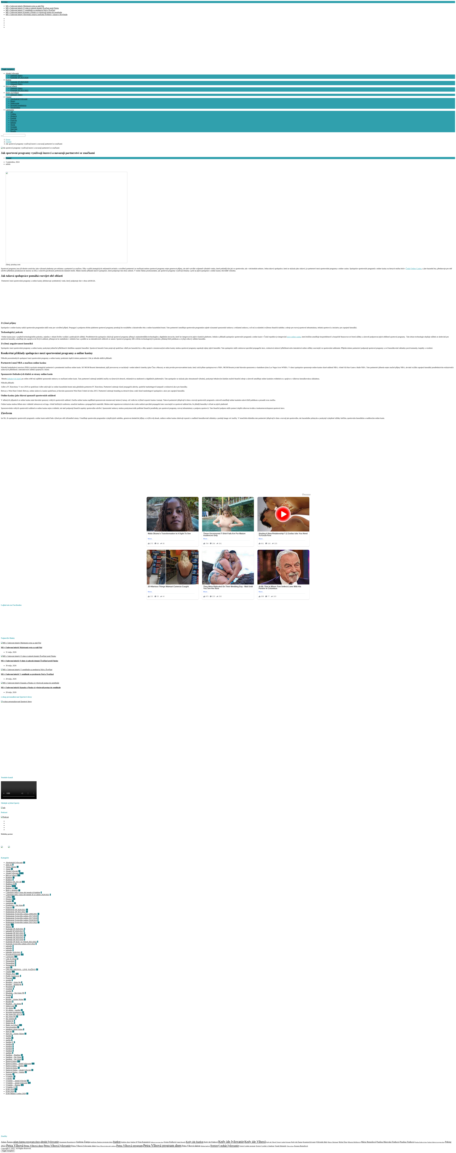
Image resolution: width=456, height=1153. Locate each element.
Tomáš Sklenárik (280, 1146)
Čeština (13, 114)
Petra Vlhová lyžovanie (57, 1145)
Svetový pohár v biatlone (265, 1146)
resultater (9, 989)
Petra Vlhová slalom (191, 1146)
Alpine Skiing (11, 867)
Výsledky (9, 1076)
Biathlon (9, 878)
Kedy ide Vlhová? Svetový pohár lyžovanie (278, 1142)
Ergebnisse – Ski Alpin (14, 905)
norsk (8, 967)
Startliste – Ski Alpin (13, 1057)
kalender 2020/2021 (13, 952)
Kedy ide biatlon (194, 1141)
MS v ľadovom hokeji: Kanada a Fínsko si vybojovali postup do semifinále (34, 12)
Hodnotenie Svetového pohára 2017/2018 (21, 916)
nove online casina (294, 337)
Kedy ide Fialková (211, 1142)
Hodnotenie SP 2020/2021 (16, 910)
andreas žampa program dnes (102, 1142)
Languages (10, 110)
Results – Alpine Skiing (14, 999)
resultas (8, 980)
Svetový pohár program (247, 1146)
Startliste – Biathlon (13, 1055)
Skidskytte (10, 1021)
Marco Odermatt (333, 1142)
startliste (9, 1053)
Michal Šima (343, 1142)
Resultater (9, 987)
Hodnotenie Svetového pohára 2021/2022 (21, 922)
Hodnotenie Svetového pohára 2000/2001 (21, 914)
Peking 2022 (10, 974)
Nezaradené (10, 961)
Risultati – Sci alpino (13, 1004)
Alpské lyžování (12, 871)
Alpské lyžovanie (12, 73)
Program (9, 978)
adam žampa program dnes (26, 1142)
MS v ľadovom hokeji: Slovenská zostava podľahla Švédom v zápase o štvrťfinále (36, 15)
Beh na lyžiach (11, 86)
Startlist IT (10, 1042)
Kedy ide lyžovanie (231, 1141)
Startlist (8, 1036)
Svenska (13, 127)
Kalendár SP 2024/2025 (15, 937)
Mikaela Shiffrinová (354, 1142)
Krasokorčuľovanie (13, 955)
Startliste (9, 1049)
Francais (13, 120)
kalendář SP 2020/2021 (14, 931)
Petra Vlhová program (129, 1145)
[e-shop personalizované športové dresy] (16, 702)
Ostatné (8, 97)
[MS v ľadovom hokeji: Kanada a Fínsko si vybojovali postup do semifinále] (30, 683)
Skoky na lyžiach (12, 93)
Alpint (8, 869)
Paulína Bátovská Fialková (387, 1142)
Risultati (9, 1002)
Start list (9, 1031)
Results (13, 131)
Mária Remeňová (368, 1142)
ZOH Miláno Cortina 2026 (16, 1094)
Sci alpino (9, 1008)
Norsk (12, 125)
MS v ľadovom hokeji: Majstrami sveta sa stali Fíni (25, 6)
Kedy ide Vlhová (255, 1141)
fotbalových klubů (14, 379)
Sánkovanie (14, 103)
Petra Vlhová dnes (33, 1145)
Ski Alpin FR (11, 1017)
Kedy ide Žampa (296, 1142)
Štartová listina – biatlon (15, 1066)
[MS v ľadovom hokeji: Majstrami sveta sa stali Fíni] (21, 643)
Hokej (12, 101)
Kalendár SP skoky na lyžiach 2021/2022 (21, 942)
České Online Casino (414, 269)
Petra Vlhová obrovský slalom (106, 1146)
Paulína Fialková (407, 1142)
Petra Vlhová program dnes (162, 1145)
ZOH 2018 (10, 1089)
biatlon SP (134, 1142)
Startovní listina (11, 1068)
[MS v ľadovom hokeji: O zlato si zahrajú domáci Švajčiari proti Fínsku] (28, 656)
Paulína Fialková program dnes (435, 1142)
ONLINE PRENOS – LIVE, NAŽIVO (21, 969)
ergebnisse (10, 903)
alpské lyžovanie (49, 1141)
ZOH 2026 (10, 1091)
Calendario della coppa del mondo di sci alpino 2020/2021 (27, 895)
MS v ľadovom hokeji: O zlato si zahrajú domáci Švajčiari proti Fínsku (32, 8)
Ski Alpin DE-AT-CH (14, 1014)
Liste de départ (11, 959)
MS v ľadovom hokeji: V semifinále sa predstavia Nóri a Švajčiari (30, 10)
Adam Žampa (7, 1142)
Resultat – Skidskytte (13, 984)
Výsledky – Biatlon (13, 1085)
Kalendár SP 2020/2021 (15, 929)
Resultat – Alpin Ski (13, 982)
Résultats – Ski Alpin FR (15, 993)
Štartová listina (11, 1061)
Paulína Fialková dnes (421, 1142)
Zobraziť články (16, 75)
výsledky (9, 1079)
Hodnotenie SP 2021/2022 (16, 912)
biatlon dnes (125, 1142)
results (8, 997)
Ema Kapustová (144, 1142)
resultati (9, 991)
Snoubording (15, 108)
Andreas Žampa (83, 1142)
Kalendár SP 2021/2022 (19, 90)
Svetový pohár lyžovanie (224, 1145)
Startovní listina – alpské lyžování (18, 1070)
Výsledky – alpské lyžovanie (16, 1083)
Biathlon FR (10, 884)
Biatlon (8, 80)
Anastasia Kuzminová (67, 1142)
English (13, 118)
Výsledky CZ (11, 1087)
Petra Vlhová (14, 1145)
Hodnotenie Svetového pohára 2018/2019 (21, 920)
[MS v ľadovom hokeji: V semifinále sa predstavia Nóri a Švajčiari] (26, 670)
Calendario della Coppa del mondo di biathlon (23, 892)
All (11, 112)
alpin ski (9, 865)
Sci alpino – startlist (13, 1010)
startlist (8, 1038)
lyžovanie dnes (321, 1142)
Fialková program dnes (157, 1142)
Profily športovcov (13, 976)
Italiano (13, 123)
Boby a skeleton (12, 890)
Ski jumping (10, 1019)
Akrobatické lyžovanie (18, 99)
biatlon (117, 1141)
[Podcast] (5, 817)
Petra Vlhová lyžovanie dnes (83, 1146)
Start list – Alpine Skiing (15, 1034)
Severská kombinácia (18, 105)
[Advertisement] (228, 51)
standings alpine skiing (14, 1029)
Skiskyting (10, 1023)
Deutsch (13, 116)
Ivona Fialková (170, 1142)
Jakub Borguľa (181, 1142)
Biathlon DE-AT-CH (13, 882)
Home (8, 140)
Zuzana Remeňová (301, 1146)
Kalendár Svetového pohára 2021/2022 (20, 944)
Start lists (13, 129)
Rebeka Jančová (205, 1146)
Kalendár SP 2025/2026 (19, 78)
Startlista (9, 1044)
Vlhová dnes (290, 1146)
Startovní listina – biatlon (15, 1072)
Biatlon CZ (10, 888)
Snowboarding (11, 1027)
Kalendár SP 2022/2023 (15, 935)
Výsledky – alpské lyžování (16, 1081)
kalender (9, 946)
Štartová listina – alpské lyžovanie (18, 1064)
